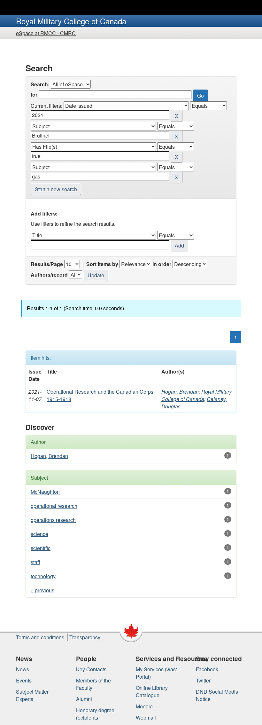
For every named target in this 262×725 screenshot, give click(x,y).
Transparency (84, 637)
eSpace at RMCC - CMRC (46, 33)
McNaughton (45, 491)
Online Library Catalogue (152, 691)
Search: (40, 84)
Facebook (207, 669)
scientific (40, 548)
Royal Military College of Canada (196, 395)
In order (161, 264)
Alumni (84, 699)
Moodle (144, 706)
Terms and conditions (40, 637)
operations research (53, 520)
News (22, 669)
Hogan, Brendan (180, 391)
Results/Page (47, 264)
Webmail (146, 717)
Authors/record (49, 274)
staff (35, 562)
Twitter (203, 680)
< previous (42, 590)
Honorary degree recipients (95, 713)
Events (24, 680)
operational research (54, 505)
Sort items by (102, 264)
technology (43, 576)
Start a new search (56, 189)
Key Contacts (91, 669)
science (39, 534)
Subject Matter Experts (32, 695)
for (34, 94)
